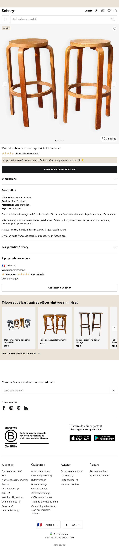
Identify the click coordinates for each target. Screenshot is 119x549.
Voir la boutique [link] (10, 278)
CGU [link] (6, 492)
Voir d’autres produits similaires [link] (19, 353)
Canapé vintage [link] (39, 488)
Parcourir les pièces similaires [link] (59, 169)
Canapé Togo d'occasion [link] (43, 506)
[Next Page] (114, 83)
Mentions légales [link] (12, 497)
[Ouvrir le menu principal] (5, 19)
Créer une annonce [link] (100, 475)
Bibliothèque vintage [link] (42, 475)
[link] (8, 11)
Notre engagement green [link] (15, 479)
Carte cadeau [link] (69, 479)
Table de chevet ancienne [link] (44, 501)
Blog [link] (4, 475)
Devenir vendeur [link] (99, 471)
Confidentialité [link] (11, 501)
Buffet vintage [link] (38, 479)
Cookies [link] (7, 506)
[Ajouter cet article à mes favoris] (114, 28)
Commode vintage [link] (40, 492)
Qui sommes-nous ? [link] (12, 471)
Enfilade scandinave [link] (41, 497)
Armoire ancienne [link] (40, 471)
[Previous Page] (4, 83)
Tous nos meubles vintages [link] (40, 511)
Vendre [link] (88, 10)
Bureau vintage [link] (39, 484)
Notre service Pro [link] (70, 484)
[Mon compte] (97, 11)
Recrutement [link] (10, 488)
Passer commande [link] (72, 471)
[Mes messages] (103, 11)
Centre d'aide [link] (10, 510)
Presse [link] (5, 484)
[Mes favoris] (109, 11)
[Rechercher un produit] (113, 19)
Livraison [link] (67, 475)
